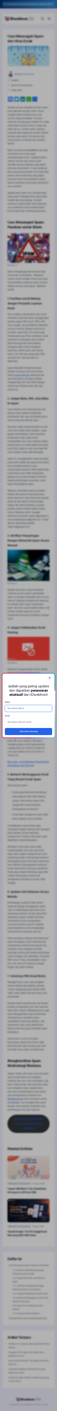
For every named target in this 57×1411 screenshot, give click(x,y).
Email (7, 715)
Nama (7, 702)
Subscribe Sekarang (29, 731)
